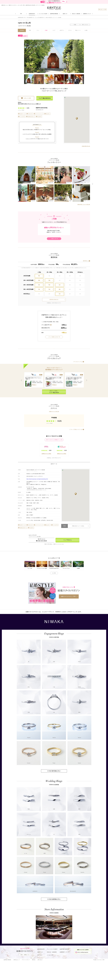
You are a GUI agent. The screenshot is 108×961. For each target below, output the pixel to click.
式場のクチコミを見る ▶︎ (54, 411)
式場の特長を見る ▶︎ (86, 146)
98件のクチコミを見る (61, 453)
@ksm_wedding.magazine (82, 952)
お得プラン (62, 30)
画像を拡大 (29, 79)
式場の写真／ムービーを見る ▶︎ (83, 204)
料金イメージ (78, 30)
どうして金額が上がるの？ (53, 336)
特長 (30, 30)
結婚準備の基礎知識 (64, 949)
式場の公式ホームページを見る (78, 526)
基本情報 (22, 30)
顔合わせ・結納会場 (51, 952)
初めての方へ (40, 955)
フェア (54, 30)
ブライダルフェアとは (78, 361)
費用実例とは (86, 260)
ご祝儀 (46, 30)
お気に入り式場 (103, 9)
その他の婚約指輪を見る (53, 771)
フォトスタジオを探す (52, 949)
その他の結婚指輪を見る (53, 899)
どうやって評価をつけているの (76, 429)
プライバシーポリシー (26, 959)
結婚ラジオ (40, 952)
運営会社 (33, 959)
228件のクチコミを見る (46, 453)
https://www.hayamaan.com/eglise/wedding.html (37, 479)
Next (86, 380)
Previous (21, 380)
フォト (38, 30)
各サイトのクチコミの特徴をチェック (53, 439)
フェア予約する (67, 540)
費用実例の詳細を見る (54, 299)
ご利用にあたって (16, 959)
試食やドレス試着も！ (54, 391)
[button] (77, 118)
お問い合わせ (40, 959)
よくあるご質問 (50, 955)
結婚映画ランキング (64, 952)
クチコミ (70, 30)
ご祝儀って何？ (54, 238)
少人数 (86, 30)
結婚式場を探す (41, 949)
